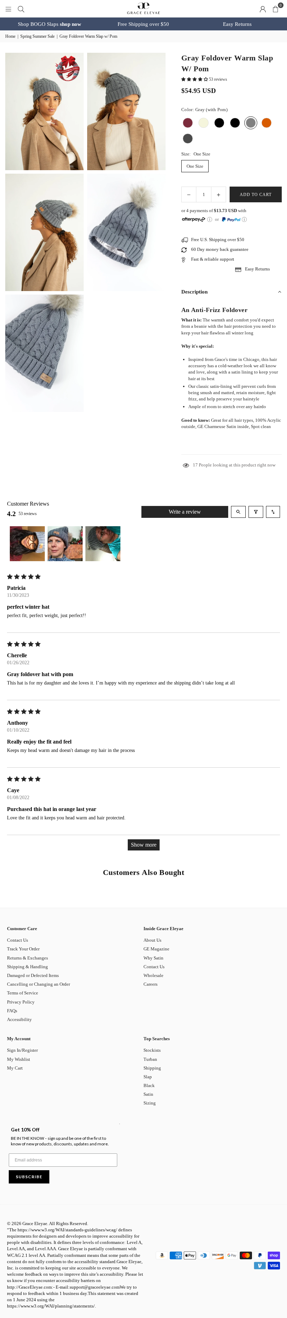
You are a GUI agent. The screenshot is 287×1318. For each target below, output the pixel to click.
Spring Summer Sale (37, 36)
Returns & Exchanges (27, 958)
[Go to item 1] (27, 543)
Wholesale (153, 975)
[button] (275, 8)
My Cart (15, 1068)
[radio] (187, 122)
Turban (150, 1059)
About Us (152, 940)
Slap (148, 1076)
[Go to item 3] (102, 543)
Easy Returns (237, 24)
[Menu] (8, 8)
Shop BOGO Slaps (49, 24)
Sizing (150, 1103)
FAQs (12, 1010)
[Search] (21, 8)
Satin (148, 1094)
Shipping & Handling (27, 966)
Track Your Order (23, 948)
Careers (151, 984)
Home (10, 36)
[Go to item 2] (65, 543)
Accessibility (19, 1019)
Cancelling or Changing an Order (38, 984)
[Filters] (255, 512)
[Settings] (263, 8)
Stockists (152, 1050)
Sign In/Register (22, 1050)
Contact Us (17, 940)
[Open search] (238, 512)
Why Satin (153, 958)
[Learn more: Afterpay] (209, 219)
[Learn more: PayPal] (244, 219)
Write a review (185, 512)
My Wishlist (18, 1059)
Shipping (152, 1068)
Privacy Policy (21, 1002)
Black (149, 1085)
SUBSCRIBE (29, 1176)
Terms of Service (22, 992)
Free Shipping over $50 (143, 24)
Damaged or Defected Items (33, 975)
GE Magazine (156, 948)
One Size (195, 166)
